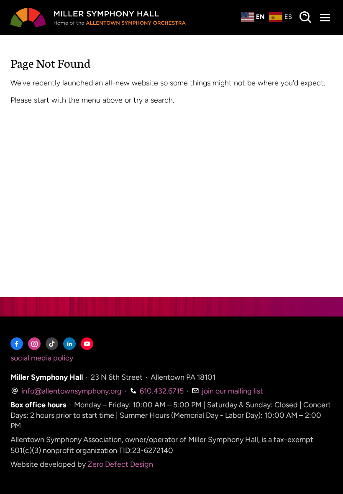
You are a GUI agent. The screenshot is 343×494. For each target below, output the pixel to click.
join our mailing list (231, 391)
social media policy (41, 358)
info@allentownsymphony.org (71, 391)
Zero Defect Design (120, 464)
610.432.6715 (161, 391)
